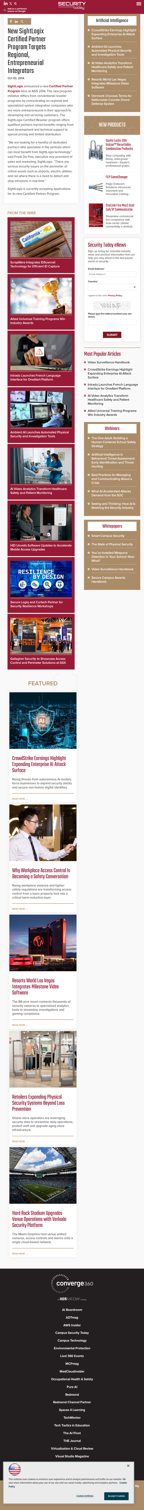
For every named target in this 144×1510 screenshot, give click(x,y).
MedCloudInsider (72, 1371)
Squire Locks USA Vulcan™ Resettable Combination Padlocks (119, 145)
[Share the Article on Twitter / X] (21, 21)
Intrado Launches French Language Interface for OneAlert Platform (35, 378)
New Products (112, 125)
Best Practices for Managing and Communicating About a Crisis (112, 479)
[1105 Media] (72, 1299)
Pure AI (72, 1387)
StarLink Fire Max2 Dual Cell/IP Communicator (120, 208)
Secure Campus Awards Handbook (108, 580)
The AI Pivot (72, 1433)
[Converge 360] (72, 1284)
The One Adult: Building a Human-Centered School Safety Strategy (114, 442)
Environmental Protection (72, 1348)
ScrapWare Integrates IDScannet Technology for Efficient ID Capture (35, 264)
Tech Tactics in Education (72, 1425)
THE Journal (72, 1441)
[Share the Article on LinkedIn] (16, 21)
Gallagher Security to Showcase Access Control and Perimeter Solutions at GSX (38, 661)
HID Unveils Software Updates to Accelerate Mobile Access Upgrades (41, 547)
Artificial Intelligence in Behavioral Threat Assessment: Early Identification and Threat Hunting (113, 460)
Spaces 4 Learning (72, 1410)
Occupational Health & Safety (72, 1379)
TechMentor (72, 1418)
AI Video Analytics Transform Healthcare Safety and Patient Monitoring (38, 491)
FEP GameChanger (117, 177)
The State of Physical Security (112, 544)
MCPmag (72, 1364)
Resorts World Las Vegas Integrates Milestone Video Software (35, 987)
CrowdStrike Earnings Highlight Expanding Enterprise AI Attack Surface (39, 764)
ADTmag (72, 1318)
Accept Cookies (116, 1496)
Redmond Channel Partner (72, 1402)
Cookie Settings (85, 1495)
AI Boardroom (72, 1310)
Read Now (18, 798)
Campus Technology (72, 1341)
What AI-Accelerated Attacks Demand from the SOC (111, 493)
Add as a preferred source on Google (17, 10)
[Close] (128, 1466)
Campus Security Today (72, 1333)
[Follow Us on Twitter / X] (11, 4)
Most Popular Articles (102, 354)
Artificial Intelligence (112, 21)
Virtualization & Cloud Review (72, 1449)
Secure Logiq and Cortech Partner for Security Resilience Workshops (36, 604)
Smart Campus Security (108, 536)
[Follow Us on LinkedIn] (6, 4)
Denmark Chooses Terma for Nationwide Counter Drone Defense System (112, 100)
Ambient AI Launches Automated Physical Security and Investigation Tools (39, 434)
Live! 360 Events (72, 1356)
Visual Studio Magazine (72, 1456)
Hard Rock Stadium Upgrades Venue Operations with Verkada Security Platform (39, 1219)
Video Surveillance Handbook (109, 362)
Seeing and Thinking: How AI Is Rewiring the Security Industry (113, 506)
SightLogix (15, 86)
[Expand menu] (139, 4)
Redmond (72, 1395)
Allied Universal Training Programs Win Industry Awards (112, 413)
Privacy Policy (115, 295)
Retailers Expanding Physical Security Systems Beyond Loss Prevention (38, 1103)
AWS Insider (72, 1325)
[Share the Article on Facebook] (10, 21)
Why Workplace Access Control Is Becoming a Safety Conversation (41, 874)
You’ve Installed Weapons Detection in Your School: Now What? (113, 557)
